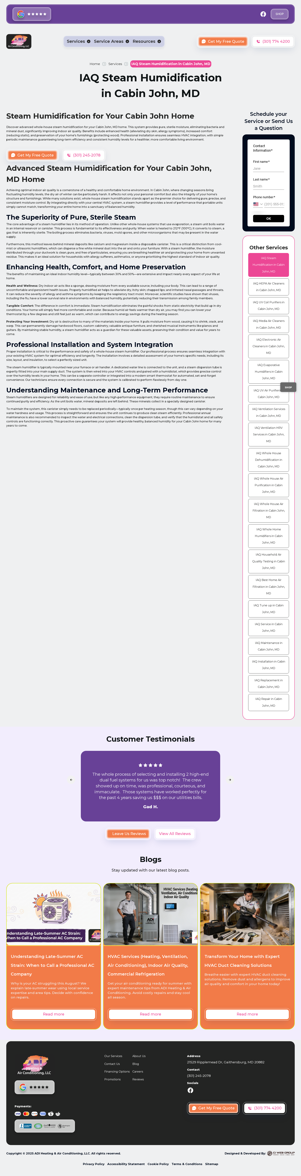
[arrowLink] (71, 780)
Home (95, 64)
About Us (138, 1056)
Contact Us (112, 1064)
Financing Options (117, 1071)
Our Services (113, 1056)
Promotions (112, 1079)
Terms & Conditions (187, 1164)
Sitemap (211, 1164)
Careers (137, 1071)
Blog (135, 1064)
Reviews (138, 1079)
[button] (79, 41)
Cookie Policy (158, 1164)
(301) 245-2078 (199, 1076)
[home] (18, 41)
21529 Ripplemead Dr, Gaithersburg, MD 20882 (225, 1062)
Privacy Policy (94, 1164)
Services (115, 64)
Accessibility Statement (126, 1164)
